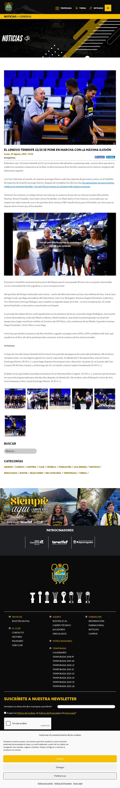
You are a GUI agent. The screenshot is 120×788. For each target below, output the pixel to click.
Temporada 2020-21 (63, 665)
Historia (17, 637)
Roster (23, 473)
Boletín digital (21, 621)
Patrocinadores (62, 641)
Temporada (70, 473)
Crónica (51, 467)
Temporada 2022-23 (63, 673)
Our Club (17, 645)
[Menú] (108, 8)
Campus (19, 467)
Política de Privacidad (63, 783)
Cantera (31, 467)
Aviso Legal (77, 783)
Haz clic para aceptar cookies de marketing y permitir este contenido (60, 244)
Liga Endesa (80, 467)
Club (41, 467)
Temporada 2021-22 (63, 669)
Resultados (10, 473)
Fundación (65, 467)
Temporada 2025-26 (64, 686)
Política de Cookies (26, 713)
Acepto (60, 759)
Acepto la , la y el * (41, 713)
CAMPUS (93, 634)
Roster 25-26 (60, 621)
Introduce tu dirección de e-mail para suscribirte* (28, 706)
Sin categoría (53, 473)
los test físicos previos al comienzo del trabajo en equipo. (62, 186)
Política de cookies (45, 783)
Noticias (17, 617)
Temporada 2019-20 (63, 661)
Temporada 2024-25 (64, 682)
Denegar (60, 767)
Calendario (59, 652)
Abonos (8, 467)
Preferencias (60, 776)
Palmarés (17, 641)
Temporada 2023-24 (63, 678)
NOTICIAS (10, 16)
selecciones (36, 473)
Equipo (57, 617)
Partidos (94, 467)
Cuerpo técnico (62, 625)
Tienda (83, 473)
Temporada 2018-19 (63, 657)
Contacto (18, 632)
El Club (16, 628)
